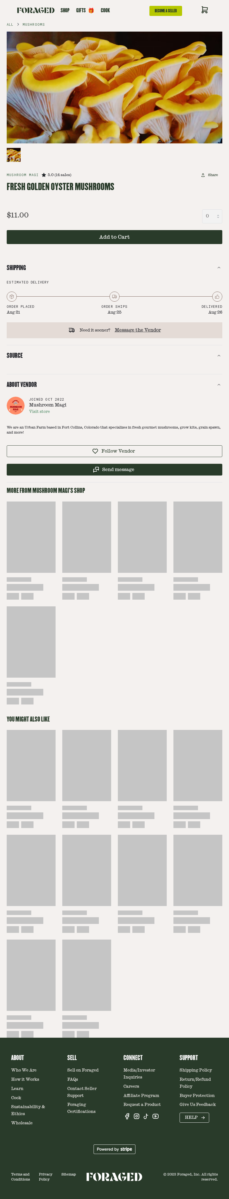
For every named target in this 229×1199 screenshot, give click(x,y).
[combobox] (212, 216)
